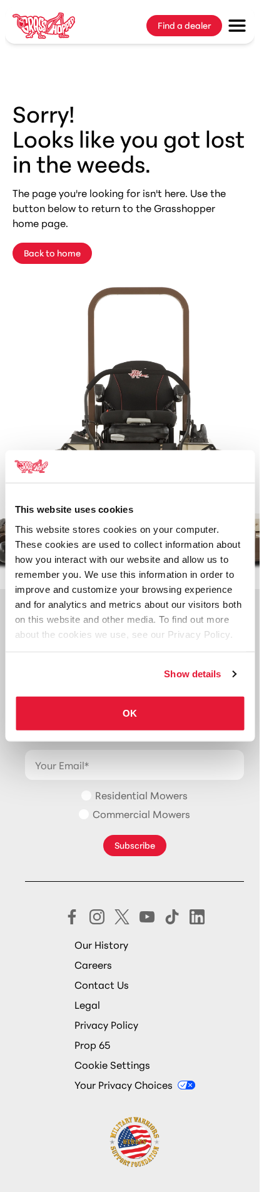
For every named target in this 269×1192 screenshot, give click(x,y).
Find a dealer (184, 25)
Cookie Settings (112, 1064)
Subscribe (134, 845)
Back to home (52, 252)
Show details (192, 674)
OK (130, 713)
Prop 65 (92, 1044)
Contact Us (101, 984)
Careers (93, 964)
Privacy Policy (106, 1024)
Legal (87, 1004)
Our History (101, 944)
